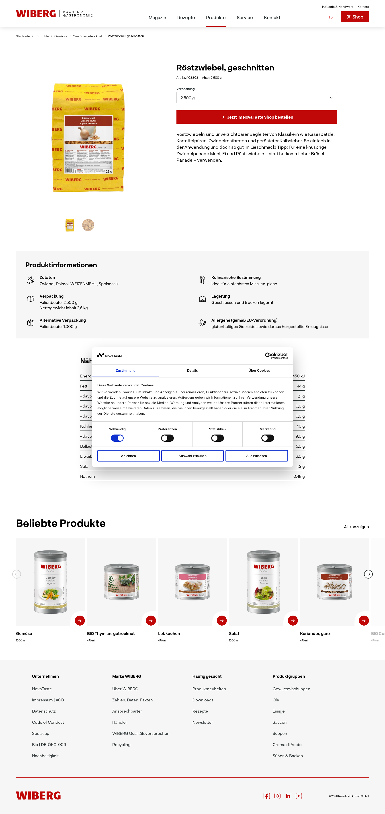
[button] (140, 137)
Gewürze (60, 36)
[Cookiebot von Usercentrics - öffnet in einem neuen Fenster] (268, 355)
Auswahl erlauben (192, 456)
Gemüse (24, 633)
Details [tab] (192, 370)
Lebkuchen (169, 633)
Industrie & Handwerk (337, 6)
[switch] (167, 438)
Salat (234, 633)
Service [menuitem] (245, 17)
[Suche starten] (331, 16)
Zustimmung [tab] (126, 370)
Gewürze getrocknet (87, 36)
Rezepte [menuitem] (186, 17)
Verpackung (185, 89)
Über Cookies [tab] (259, 370)
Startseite (23, 36)
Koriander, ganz (315, 633)
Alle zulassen (256, 456)
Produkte (42, 36)
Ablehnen (128, 456)
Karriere (363, 6)
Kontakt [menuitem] (272, 17)
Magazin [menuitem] (157, 17)
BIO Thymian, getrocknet (111, 633)
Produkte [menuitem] (216, 17)
